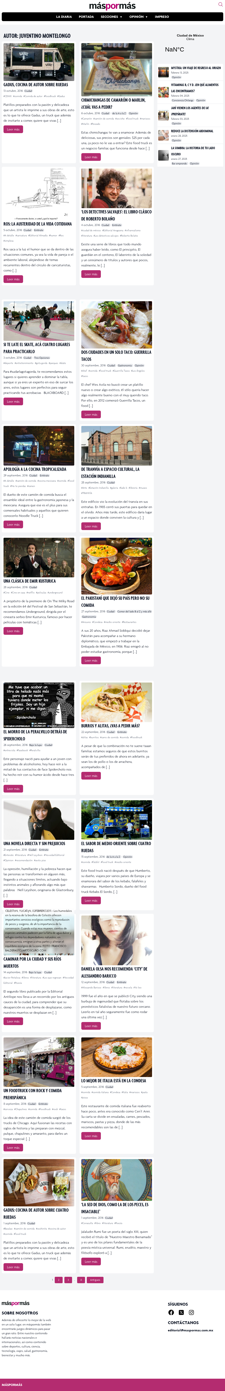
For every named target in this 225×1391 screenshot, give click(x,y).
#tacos (84, 376)
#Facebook (23, 750)
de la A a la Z (119, 113)
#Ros (61, 235)
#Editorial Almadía (38, 235)
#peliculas (41, 592)
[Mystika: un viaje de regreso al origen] (163, 72)
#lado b (124, 487)
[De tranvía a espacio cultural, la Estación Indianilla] (116, 446)
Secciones (109, 17)
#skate (63, 363)
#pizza (84, 1097)
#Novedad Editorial (54, 855)
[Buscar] (220, 4)
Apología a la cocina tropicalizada (35, 469)
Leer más (13, 129)
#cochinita (41, 1228)
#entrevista (10, 750)
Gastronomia (125, 365)
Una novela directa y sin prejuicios (34, 843)
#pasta (144, 1092)
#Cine (7, 592)
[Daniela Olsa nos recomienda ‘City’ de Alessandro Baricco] (116, 940)
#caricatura (21, 235)
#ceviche (120, 118)
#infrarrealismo (133, 230)
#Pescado (95, 123)
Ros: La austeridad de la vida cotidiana (38, 224)
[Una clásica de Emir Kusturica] (39, 557)
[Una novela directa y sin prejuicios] (39, 820)
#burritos (94, 737)
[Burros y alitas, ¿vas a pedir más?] (116, 702)
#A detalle (9, 235)
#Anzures (86, 622)
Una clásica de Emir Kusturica (30, 581)
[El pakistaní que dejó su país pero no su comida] (116, 566)
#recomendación (24, 860)
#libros (25, 977)
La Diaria (64, 17)
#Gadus (61, 96)
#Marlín (85, 123)
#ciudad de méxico (91, 230)
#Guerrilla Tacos (121, 370)
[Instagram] (191, 1312)
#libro (97, 1223)
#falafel (96, 862)
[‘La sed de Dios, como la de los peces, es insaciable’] (116, 1180)
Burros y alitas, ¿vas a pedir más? (110, 726)
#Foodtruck (50, 96)
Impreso (162, 17)
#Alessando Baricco (91, 987)
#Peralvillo (34, 750)
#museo (143, 487)
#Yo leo (138, 987)
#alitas (84, 737)
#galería (114, 487)
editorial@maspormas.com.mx (190, 1330)
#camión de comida (103, 118)
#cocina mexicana (47, 480)
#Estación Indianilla (99, 487)
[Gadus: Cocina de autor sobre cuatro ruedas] (39, 1182)
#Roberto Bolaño (129, 235)
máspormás (12, 1385)
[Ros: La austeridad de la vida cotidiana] (39, 194)
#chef (84, 370)
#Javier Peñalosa (12, 977)
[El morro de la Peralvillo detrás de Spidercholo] (39, 705)
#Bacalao (8, 1228)
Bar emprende (179, 163)
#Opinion (9, 860)
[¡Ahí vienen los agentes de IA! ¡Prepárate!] (163, 115)
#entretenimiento (24, 363)
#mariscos (145, 118)
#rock (55, 1109)
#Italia (125, 1092)
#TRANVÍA (86, 493)
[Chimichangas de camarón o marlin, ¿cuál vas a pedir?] (116, 69)
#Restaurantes (129, 622)
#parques (54, 363)
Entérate (38, 230)
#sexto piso (40, 860)
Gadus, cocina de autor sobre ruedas (36, 84)
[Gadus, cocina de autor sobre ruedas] (39, 62)
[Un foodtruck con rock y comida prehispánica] (39, 1062)
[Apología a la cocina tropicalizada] (39, 446)
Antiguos (95, 1280)
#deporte (9, 363)
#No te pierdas (18, 486)
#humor (53, 235)
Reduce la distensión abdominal (192, 131)
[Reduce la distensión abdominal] (163, 135)
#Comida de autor (33, 96)
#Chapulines (20, 1109)
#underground (55, 592)
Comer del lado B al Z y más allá (134, 611)
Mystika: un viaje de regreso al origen (196, 68)
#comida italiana (100, 1092)
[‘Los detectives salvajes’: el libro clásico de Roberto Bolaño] (116, 188)
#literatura (87, 235)
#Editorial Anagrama (113, 230)
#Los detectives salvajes (106, 235)
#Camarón (87, 118)
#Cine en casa (18, 592)
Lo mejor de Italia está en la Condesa (113, 1080)
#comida (18, 96)
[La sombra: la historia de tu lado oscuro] (163, 155)
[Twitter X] (181, 1312)
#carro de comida (109, 737)
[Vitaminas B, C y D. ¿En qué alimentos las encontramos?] (163, 92)
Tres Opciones (41, 357)
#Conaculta (87, 1223)
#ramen (31, 486)
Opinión (136, 17)
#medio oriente (112, 622)
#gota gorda (41, 363)
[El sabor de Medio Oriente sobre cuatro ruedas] (116, 820)
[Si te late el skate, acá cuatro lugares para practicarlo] (39, 321)
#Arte (84, 487)
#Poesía (18, 982)
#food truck (132, 118)
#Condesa (97, 622)
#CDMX (8, 96)
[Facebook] (171, 1312)
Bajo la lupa (35, 745)
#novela (128, 987)
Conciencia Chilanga (183, 100)
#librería (133, 487)
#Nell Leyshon (35, 855)
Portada (86, 17)
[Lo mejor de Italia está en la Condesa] (116, 1057)
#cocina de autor (57, 1228)
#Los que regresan (52, 977)
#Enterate (9, 855)
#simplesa (8, 240)
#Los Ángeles (138, 370)
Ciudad (28, 90)
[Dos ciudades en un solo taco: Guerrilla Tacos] (116, 325)
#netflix (31, 592)
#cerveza (8, 1109)
